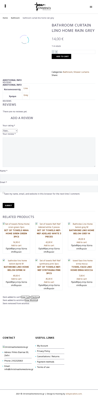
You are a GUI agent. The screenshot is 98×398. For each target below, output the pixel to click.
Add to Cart (62, 56)
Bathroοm (15, 18)
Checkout (35, 297)
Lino (26, 88)
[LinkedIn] (75, 75)
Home (5, 18)
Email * (3, 182)
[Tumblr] (71, 75)
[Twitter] (64, 75)
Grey (26, 95)
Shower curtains (81, 72)
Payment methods (45, 361)
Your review (9, 133)
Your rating (9, 125)
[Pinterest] (67, 75)
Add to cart (16, 245)
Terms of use (43, 367)
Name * (3, 170)
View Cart (25, 297)
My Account (42, 345)
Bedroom (84, 18)
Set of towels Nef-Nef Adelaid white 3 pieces (49, 233)
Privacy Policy (43, 351)
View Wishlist (31, 300)
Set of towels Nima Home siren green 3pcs (16, 233)
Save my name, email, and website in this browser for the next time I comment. (42, 193)
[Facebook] (60, 75)
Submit (8, 205)
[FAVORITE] (54, 64)
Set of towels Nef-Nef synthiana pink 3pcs (49, 270)
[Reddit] (79, 75)
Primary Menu (91, 7)
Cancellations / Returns (48, 356)
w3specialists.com (74, 393)
